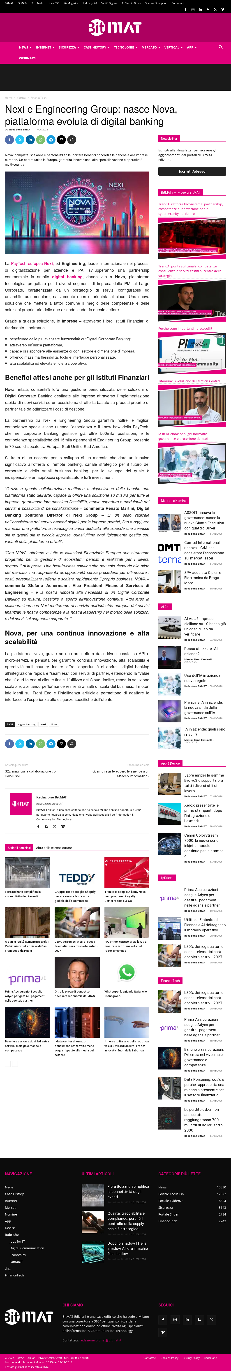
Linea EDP (53, 3)
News (23, 47)
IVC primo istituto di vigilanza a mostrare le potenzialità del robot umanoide (125, 946)
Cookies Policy (169, 1358)
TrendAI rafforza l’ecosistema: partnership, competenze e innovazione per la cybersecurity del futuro (190, 209)
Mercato (149, 47)
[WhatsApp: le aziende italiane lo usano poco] (126, 972)
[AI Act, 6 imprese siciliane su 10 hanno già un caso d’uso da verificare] (169, 627)
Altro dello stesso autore (54, 848)
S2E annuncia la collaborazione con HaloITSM (31, 773)
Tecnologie (124, 47)
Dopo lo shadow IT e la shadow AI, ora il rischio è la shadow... (128, 1248)
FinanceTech (14, 1275)
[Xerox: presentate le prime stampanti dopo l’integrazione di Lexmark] (169, 814)
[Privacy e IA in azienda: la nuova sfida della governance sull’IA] (169, 711)
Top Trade (37, 3)
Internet (43, 47)
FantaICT (16, 1262)
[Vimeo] (222, 9)
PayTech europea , (32, 263)
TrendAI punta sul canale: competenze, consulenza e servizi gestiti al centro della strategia (190, 271)
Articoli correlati (19, 848)
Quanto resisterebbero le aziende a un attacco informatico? (120, 773)
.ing (8, 1268)
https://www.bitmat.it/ (49, 803)
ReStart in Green (131, 3)
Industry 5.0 (90, 3)
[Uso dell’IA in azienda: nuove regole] (169, 684)
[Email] (61, 139)
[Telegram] (50, 139)
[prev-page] (8, 1064)
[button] (220, 48)
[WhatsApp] (40, 139)
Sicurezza (67, 47)
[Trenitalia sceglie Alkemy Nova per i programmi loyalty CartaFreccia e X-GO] (126, 872)
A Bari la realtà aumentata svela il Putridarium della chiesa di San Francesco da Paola (27, 946)
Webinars (27, 58)
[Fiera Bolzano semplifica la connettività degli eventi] (27, 872)
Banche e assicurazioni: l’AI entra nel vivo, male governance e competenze (27, 1046)
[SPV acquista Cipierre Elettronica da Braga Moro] (169, 581)
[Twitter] (215, 9)
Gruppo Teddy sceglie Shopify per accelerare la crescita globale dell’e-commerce (75, 896)
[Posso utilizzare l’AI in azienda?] (169, 657)
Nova (54, 724)
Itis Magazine (71, 3)
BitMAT (9, 3)
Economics (18, 1255)
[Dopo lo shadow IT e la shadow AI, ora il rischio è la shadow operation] (93, 1252)
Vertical (171, 47)
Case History (95, 47)
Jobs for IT (17, 1241)
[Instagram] (192, 9)
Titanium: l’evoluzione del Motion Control (189, 381)
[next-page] (15, 1064)
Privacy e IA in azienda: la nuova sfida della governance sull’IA (203, 707)
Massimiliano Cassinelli (198, 659)
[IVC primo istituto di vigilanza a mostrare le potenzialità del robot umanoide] (126, 922)
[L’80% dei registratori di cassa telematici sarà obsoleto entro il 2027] (77, 922)
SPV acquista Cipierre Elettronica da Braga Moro (202, 577)
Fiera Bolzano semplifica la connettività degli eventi (128, 1191)
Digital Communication (27, 1248)
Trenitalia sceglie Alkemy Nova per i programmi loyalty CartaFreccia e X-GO (125, 896)
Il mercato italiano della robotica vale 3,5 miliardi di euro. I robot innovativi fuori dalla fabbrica (126, 1046)
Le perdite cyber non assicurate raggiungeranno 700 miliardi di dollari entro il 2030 (204, 1119)
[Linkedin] (200, 9)
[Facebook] (185, 9)
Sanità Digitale (109, 3)
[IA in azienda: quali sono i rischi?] (169, 738)
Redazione (210, 1358)
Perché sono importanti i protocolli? (185, 328)
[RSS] (207, 9)
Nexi (43, 724)
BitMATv (22, 3)
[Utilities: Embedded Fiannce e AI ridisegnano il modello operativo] (169, 928)
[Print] (71, 139)
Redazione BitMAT (20, 129)
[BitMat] (115, 27)
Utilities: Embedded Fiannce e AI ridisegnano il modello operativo (205, 924)
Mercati (10, 1207)
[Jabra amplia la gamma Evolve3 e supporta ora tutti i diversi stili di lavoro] (169, 784)
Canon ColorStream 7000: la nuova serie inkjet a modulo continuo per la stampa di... (204, 845)
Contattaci (178, 3)
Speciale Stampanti (156, 3)
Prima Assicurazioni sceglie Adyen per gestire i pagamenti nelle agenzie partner (25, 996)
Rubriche (12, 1234)
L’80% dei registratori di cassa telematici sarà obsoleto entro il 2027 (76, 946)
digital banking (26, 724)
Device (10, 1228)
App (190, 47)
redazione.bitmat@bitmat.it (100, 1340)
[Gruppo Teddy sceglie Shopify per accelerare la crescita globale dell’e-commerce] (77, 872)
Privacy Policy (191, 1358)
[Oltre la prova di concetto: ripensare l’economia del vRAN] (77, 972)
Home (9, 98)
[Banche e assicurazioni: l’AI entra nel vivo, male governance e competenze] (27, 1022)
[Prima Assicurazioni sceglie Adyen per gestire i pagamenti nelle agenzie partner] (27, 972)
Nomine (11, 1214)
